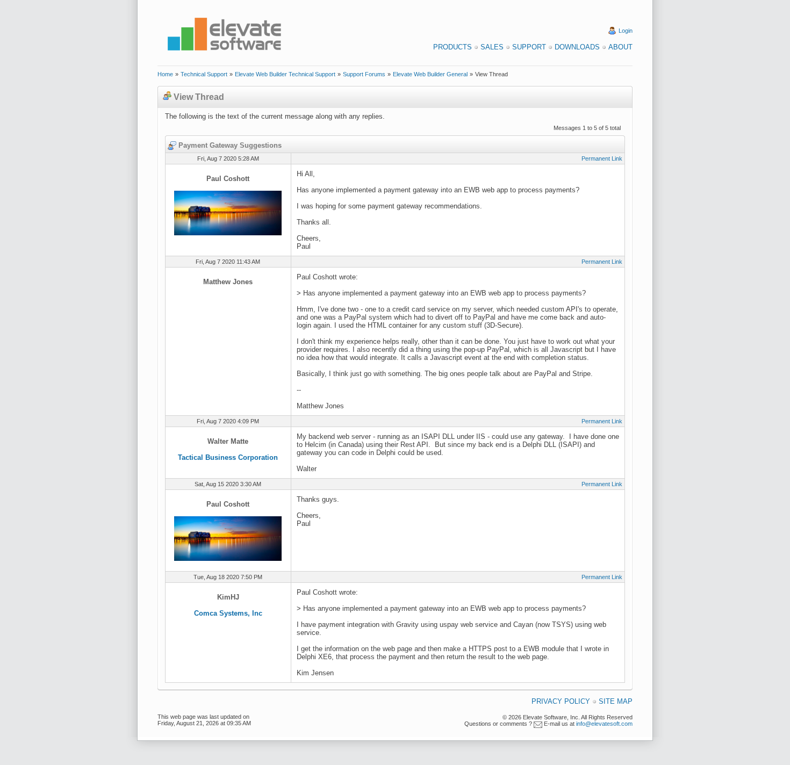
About (620, 47)
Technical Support (204, 74)
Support (529, 47)
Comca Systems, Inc (228, 613)
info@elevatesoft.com (604, 723)
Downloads (577, 47)
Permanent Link (601, 158)
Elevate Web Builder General (430, 74)
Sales (492, 47)
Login (626, 30)
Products (452, 47)
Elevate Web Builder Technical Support (285, 74)
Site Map (616, 701)
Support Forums (364, 74)
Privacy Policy (561, 701)
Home (165, 74)
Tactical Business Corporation (228, 457)
